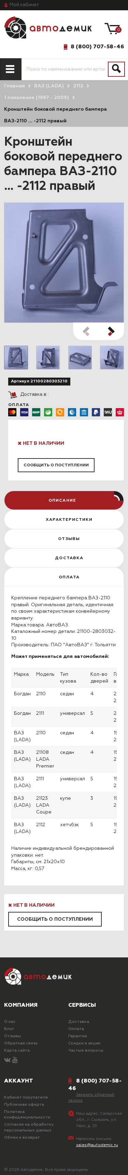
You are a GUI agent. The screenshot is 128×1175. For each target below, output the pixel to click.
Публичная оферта (24, 1105)
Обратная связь (21, 1043)
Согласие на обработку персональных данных (29, 1128)
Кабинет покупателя (26, 1098)
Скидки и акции (84, 1043)
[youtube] (14, 1060)
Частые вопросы (85, 1051)
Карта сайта (17, 1051)
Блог (9, 1029)
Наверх (22, 1164)
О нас (10, 1022)
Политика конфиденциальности (27, 1115)
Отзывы (12, 1036)
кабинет (24, 5)
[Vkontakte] (7, 1060)
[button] (111, 331)
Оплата (76, 1029)
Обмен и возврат (22, 1138)
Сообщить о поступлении (56, 465)
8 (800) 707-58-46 (97, 46)
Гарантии (77, 1036)
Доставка (78, 1022)
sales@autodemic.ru (97, 1145)
